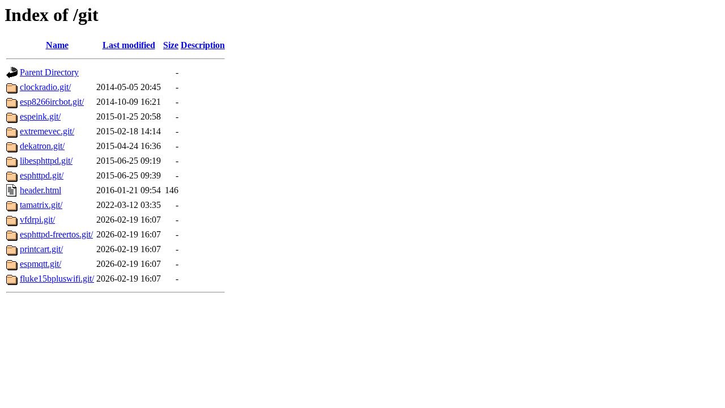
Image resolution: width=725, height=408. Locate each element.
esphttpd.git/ (41, 175)
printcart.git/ (41, 249)
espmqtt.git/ (40, 264)
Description (203, 45)
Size (170, 45)
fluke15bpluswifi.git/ (57, 278)
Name (57, 45)
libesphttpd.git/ (46, 160)
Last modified (129, 45)
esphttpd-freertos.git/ (56, 234)
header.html (40, 190)
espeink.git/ (40, 116)
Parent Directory (49, 72)
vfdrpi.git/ (37, 219)
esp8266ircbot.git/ (52, 102)
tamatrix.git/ (41, 205)
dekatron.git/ (42, 146)
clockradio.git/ (45, 87)
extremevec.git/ (47, 131)
